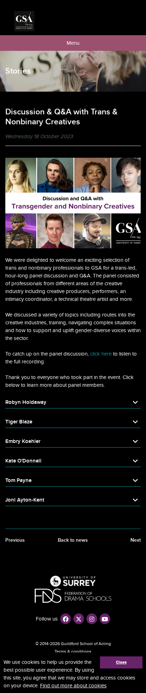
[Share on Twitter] (129, 137)
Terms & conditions (73, 651)
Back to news (73, 540)
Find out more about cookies (73, 685)
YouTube (105, 618)
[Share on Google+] (138, 137)
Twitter (78, 618)
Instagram (91, 618)
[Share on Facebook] (121, 137)
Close (121, 662)
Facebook (65, 618)
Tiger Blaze (18, 421)
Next (135, 540)
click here (101, 354)
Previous (15, 540)
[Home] (24, 21)
